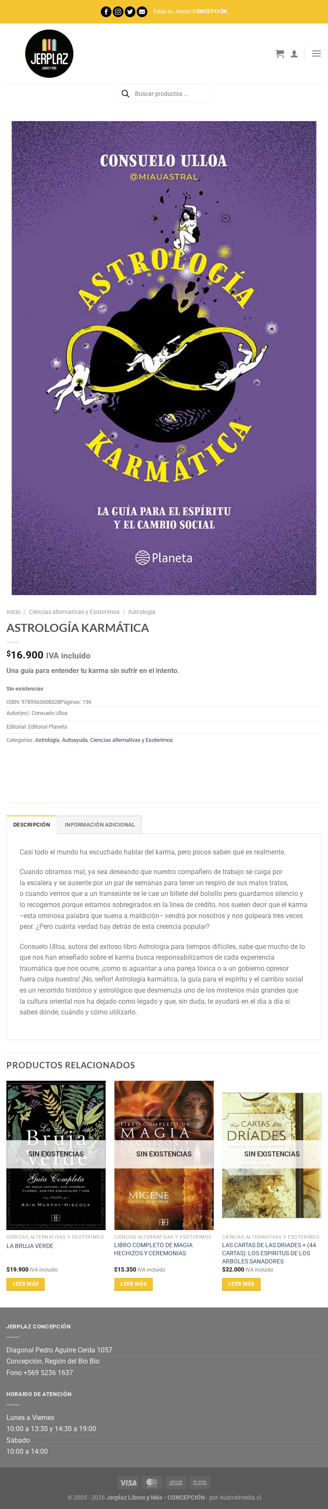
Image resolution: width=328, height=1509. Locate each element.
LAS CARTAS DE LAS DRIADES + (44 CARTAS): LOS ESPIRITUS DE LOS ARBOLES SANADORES (269, 1253)
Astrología (141, 611)
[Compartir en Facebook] (30, 760)
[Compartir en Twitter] (45, 760)
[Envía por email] (60, 760)
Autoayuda (75, 740)
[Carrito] (279, 53)
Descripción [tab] (31, 824)
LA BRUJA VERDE (29, 1246)
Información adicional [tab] (100, 824)
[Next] (321, 1193)
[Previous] (6, 1193)
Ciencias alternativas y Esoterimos (74, 611)
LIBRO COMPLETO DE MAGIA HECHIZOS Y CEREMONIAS (153, 1249)
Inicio (13, 611)
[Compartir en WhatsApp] (14, 760)
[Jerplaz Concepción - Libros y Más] (49, 53)
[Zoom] (17, 584)
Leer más (26, 1284)
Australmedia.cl (240, 1497)
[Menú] (316, 53)
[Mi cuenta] (294, 53)
